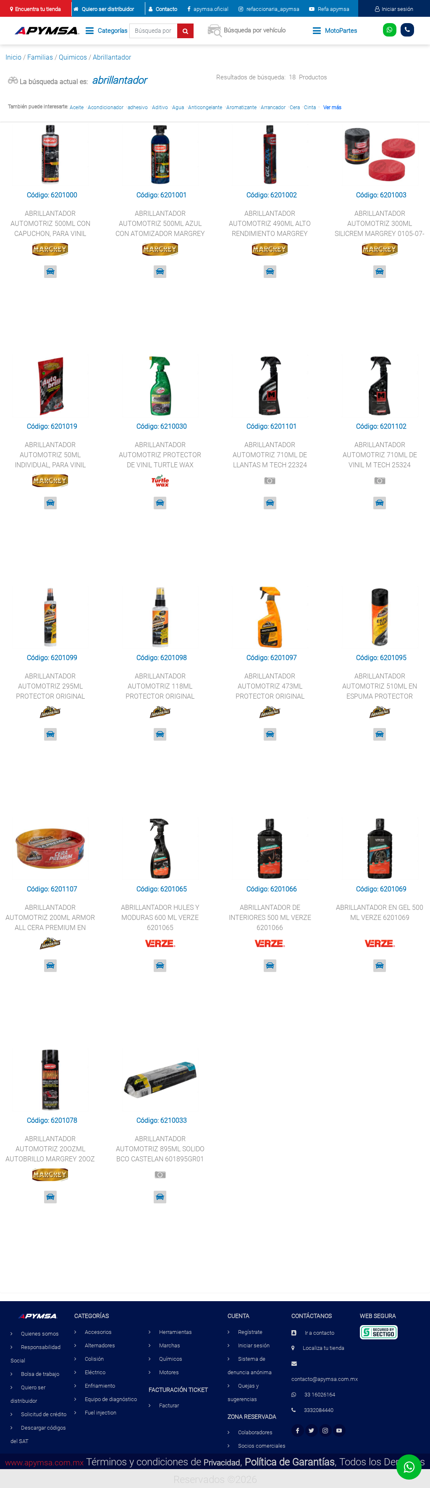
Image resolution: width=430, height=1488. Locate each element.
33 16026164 (319, 1394)
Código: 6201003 (381, 195)
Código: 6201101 (271, 426)
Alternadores (100, 1345)
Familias (40, 57)
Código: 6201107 (52, 889)
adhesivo (138, 107)
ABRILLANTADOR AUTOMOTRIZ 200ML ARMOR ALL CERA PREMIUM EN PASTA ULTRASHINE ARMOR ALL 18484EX (50, 928)
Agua (178, 107)
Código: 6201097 (271, 658)
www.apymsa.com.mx (44, 1462)
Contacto (166, 9)
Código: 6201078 (52, 1120)
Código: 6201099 (52, 658)
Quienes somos (40, 1334)
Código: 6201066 (271, 889)
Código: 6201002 (271, 195)
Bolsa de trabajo (40, 1374)
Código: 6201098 (161, 658)
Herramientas (175, 1332)
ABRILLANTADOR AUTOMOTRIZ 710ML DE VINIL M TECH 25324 (380, 455)
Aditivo (160, 107)
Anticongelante (205, 107)
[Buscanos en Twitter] (311, 1431)
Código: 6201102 (381, 426)
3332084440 (318, 1410)
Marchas (169, 1345)
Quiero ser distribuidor (108, 9)
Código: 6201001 (161, 195)
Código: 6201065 (161, 889)
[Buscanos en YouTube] (339, 1431)
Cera (295, 107)
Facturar (169, 1405)
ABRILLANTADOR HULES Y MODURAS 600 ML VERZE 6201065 (160, 918)
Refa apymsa (333, 9)
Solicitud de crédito (43, 1414)
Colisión (94, 1359)
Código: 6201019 (52, 426)
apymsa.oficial (210, 9)
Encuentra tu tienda (38, 9)
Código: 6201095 (381, 658)
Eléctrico (95, 1372)
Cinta (310, 107)
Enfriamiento (100, 1386)
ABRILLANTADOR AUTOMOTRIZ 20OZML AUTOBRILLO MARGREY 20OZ (50, 1149)
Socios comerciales (262, 1446)
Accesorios (98, 1332)
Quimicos (73, 57)
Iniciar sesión (397, 9)
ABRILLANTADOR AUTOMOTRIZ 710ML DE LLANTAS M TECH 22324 (270, 455)
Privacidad (222, 1462)
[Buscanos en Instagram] (325, 1431)
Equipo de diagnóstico (111, 1399)
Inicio (13, 57)
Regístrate (250, 1332)
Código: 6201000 (52, 195)
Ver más (332, 107)
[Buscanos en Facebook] (297, 1431)
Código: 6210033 (161, 1120)
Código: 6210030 (161, 426)
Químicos (170, 1359)
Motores (169, 1372)
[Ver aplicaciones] (50, 271)
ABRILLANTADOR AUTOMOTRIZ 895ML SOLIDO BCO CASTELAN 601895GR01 (160, 1149)
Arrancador (273, 107)
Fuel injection (100, 1412)
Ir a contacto (319, 1333)
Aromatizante (241, 107)
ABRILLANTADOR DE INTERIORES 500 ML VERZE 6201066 (270, 918)
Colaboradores (255, 1432)
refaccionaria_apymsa (272, 9)
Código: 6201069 (381, 889)
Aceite (77, 107)
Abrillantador (112, 57)
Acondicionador (105, 107)
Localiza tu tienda (323, 1348)
